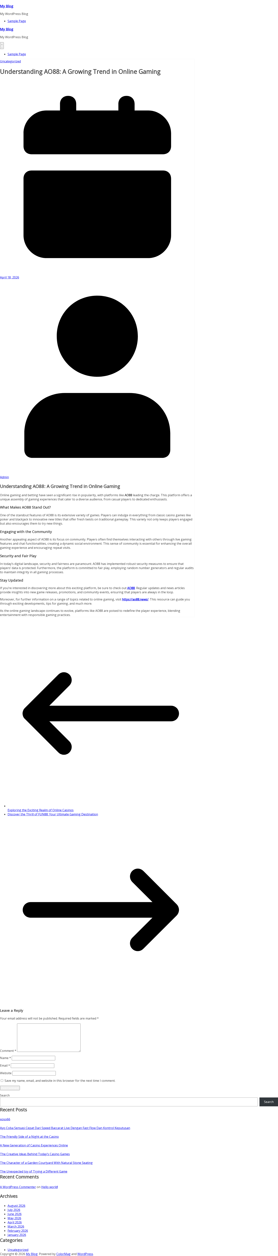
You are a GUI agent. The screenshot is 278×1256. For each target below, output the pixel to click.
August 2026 (16, 1206)
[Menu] (2, 45)
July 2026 (14, 1210)
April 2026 (15, 1222)
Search (5, 1095)
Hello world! (49, 1187)
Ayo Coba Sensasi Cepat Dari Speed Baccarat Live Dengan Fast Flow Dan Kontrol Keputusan (65, 1128)
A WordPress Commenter (18, 1187)
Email (5, 1065)
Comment (8, 1051)
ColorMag (63, 1254)
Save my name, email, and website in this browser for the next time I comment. (60, 1081)
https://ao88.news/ (135, 599)
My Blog (6, 6)
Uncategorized (10, 61)
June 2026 (15, 1214)
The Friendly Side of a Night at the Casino (29, 1137)
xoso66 (5, 1119)
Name (5, 1058)
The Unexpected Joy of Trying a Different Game (33, 1171)
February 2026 (18, 1231)
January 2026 (17, 1235)
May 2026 (14, 1218)
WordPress (85, 1254)
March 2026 (16, 1226)
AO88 (131, 588)
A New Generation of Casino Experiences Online (34, 1145)
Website (6, 1073)
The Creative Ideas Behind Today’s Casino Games (35, 1154)
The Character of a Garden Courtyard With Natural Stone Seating (46, 1163)
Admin (4, 477)
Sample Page (17, 21)
